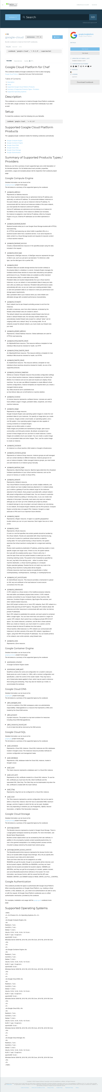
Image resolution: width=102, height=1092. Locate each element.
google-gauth (37, 900)
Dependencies (18, 61)
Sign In (94, 5)
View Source (85, 49)
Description (10, 82)
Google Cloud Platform (11, 74)
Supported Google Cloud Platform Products (21, 87)
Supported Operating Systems (16, 92)
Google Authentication (14, 152)
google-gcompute (10, 185)
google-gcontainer (10, 655)
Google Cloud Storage (14, 150)
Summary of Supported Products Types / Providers (23, 89)
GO (93, 17)
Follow (58, 37)
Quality (28, 61)
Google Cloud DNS (13, 145)
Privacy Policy (50, 1087)
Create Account (83, 5)
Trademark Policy (69, 1087)
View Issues (85, 53)
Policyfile (8, 46)
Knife (20, 46)
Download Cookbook (85, 82)
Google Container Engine (15, 143)
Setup (9, 84)
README (9, 61)
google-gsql (8, 739)
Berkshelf (14, 46)
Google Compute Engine (14, 140)
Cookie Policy (59, 1087)
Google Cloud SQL (13, 148)
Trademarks (9, 1084)
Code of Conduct (25, 1087)
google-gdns (8, 696)
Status (77, 1087)
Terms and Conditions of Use (38, 1087)
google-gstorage (9, 820)
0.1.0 (33, 37)
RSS (7, 34)
